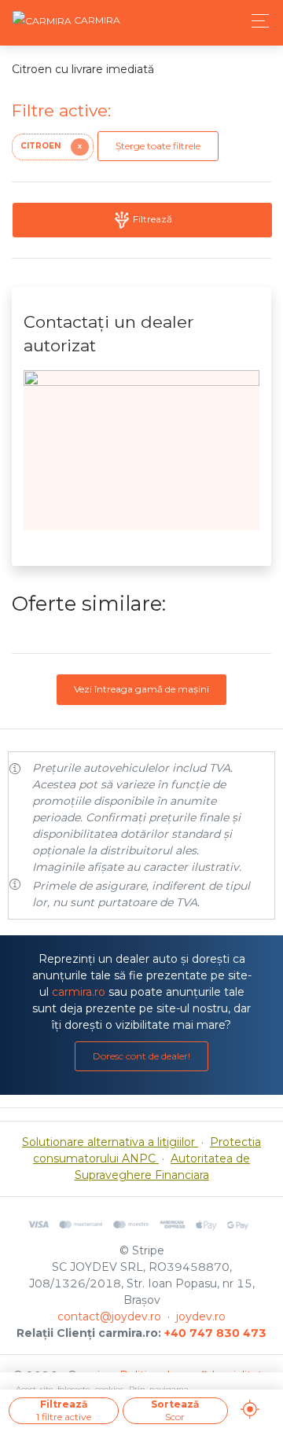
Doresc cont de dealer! (141, 1056)
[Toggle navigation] (255, 20)
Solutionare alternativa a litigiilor (110, 1142)
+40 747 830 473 (215, 1333)
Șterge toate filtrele (158, 146)
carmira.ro (78, 992)
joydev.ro (201, 1316)
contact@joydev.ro (109, 1316)
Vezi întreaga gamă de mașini (141, 689)
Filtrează (151, 219)
